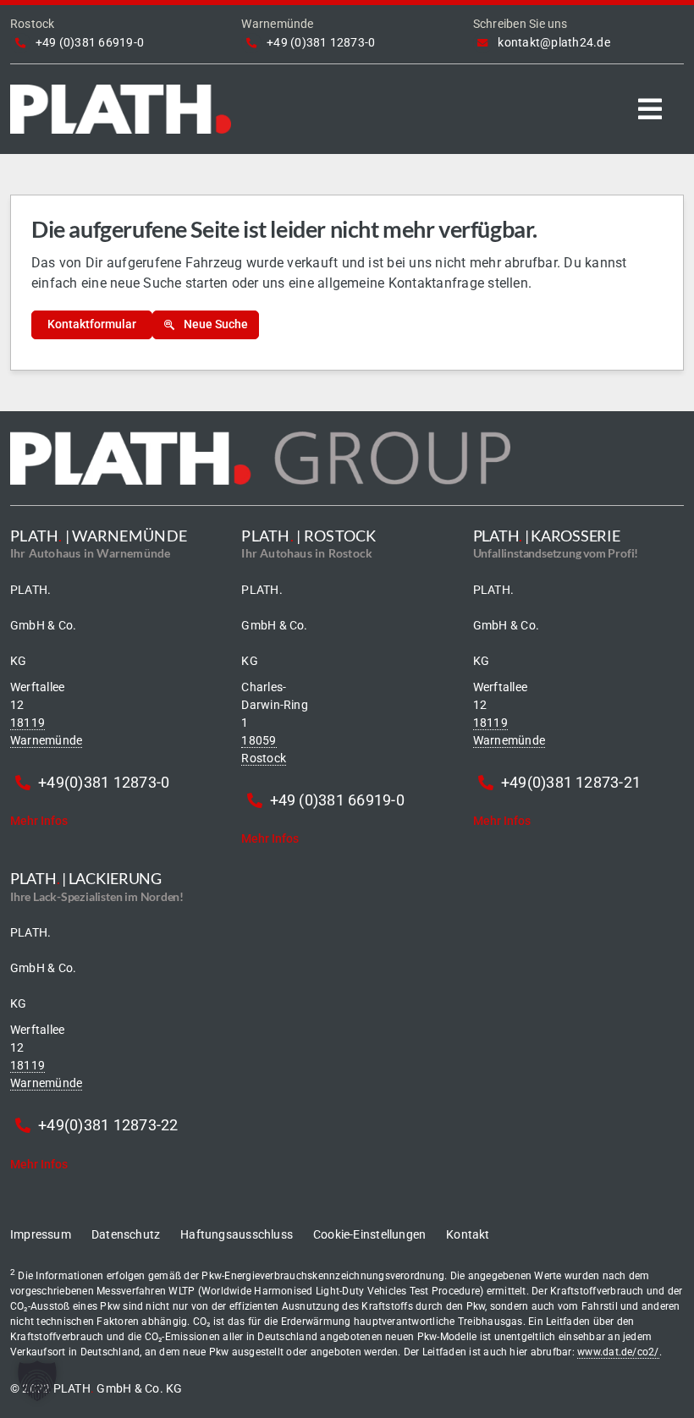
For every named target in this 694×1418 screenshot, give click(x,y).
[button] (37, 1381)
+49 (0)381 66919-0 (90, 42)
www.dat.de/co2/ (618, 1352)
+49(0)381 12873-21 (571, 782)
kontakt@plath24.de (553, 42)
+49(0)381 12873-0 (103, 782)
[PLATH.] (120, 91)
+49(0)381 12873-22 (108, 1125)
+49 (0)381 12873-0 (321, 42)
